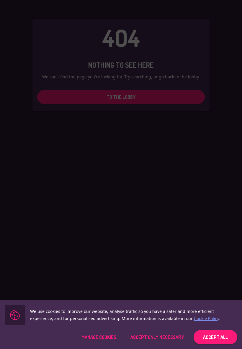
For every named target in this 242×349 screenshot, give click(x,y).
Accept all (215, 337)
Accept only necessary (157, 337)
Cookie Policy (206, 318)
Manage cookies (98, 337)
